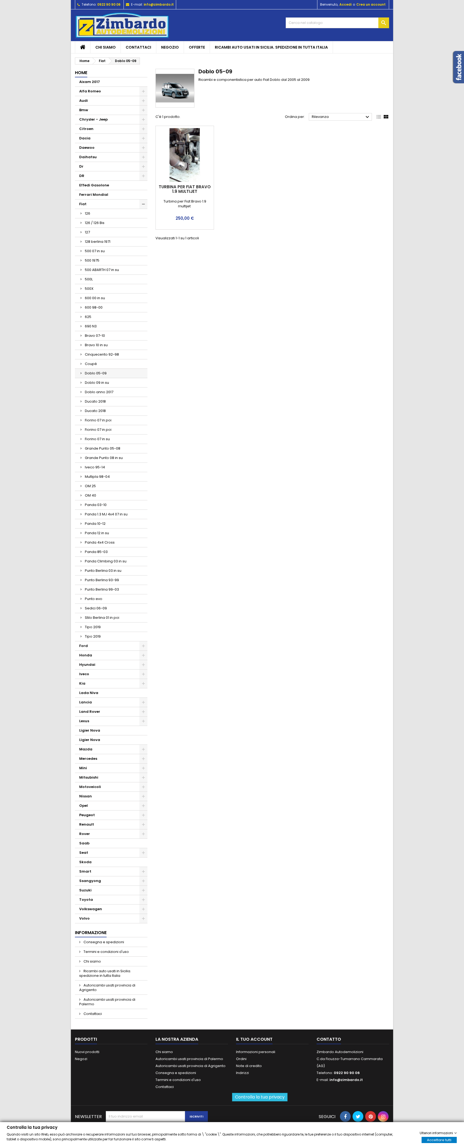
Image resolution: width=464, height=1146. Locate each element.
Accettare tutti (439, 1139)
